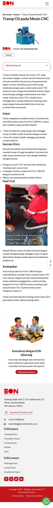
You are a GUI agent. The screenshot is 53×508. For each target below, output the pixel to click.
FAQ (6, 451)
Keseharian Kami (12, 472)
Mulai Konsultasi (26, 372)
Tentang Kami (10, 434)
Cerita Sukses (10, 443)
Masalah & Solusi (12, 438)
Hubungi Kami (11, 463)
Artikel (7, 447)
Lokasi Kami (9, 467)
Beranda (7, 14)
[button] (50, 261)
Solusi (16, 14)
